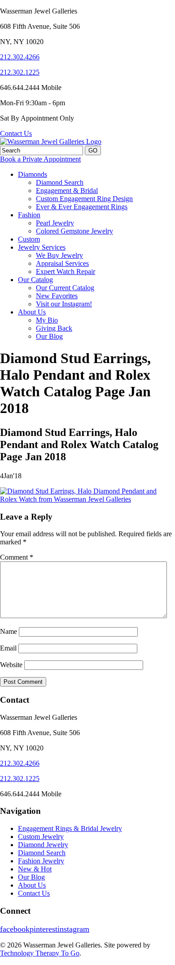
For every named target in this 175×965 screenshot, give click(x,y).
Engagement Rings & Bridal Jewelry (70, 828)
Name (8, 631)
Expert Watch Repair (65, 271)
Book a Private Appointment (40, 159)
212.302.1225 (19, 72)
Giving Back (54, 328)
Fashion (29, 215)
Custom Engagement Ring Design (84, 198)
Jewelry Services (42, 247)
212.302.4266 (19, 57)
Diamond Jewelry (43, 844)
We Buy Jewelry (59, 255)
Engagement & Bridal (67, 190)
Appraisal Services (62, 263)
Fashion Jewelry (41, 861)
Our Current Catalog (65, 288)
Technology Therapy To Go (39, 953)
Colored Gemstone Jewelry (74, 231)
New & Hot (35, 869)
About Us (32, 312)
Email (8, 648)
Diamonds (32, 174)
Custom (29, 239)
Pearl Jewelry (55, 223)
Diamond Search (59, 182)
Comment (16, 557)
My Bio (47, 320)
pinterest (43, 929)
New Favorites (57, 296)
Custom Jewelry (41, 836)
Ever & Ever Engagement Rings (81, 207)
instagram (73, 929)
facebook (15, 929)
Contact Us (16, 133)
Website (11, 665)
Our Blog (49, 336)
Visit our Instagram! (64, 304)
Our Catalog (35, 279)
